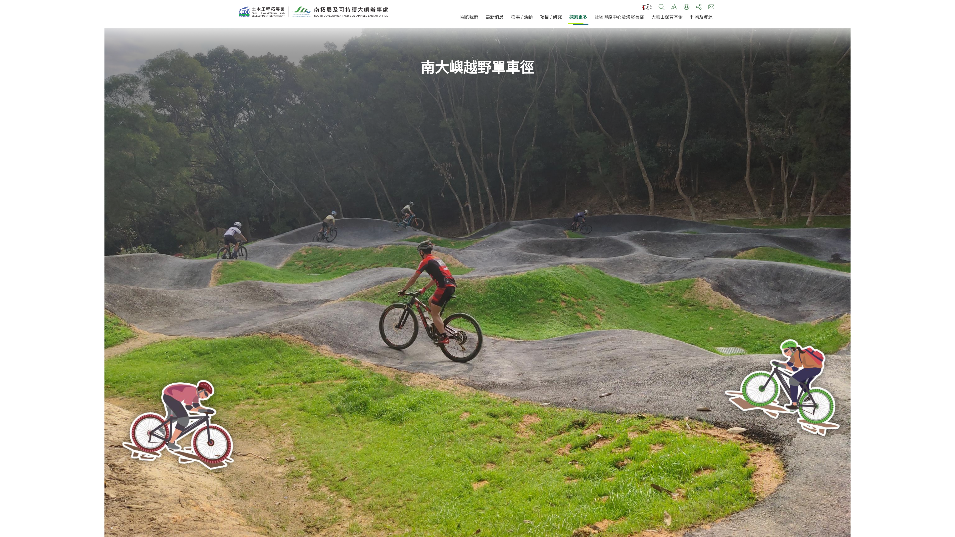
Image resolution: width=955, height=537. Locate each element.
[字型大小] (674, 7)
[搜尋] (662, 7)
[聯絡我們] (711, 7)
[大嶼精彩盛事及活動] (647, 7)
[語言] (686, 7)
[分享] (699, 7)
